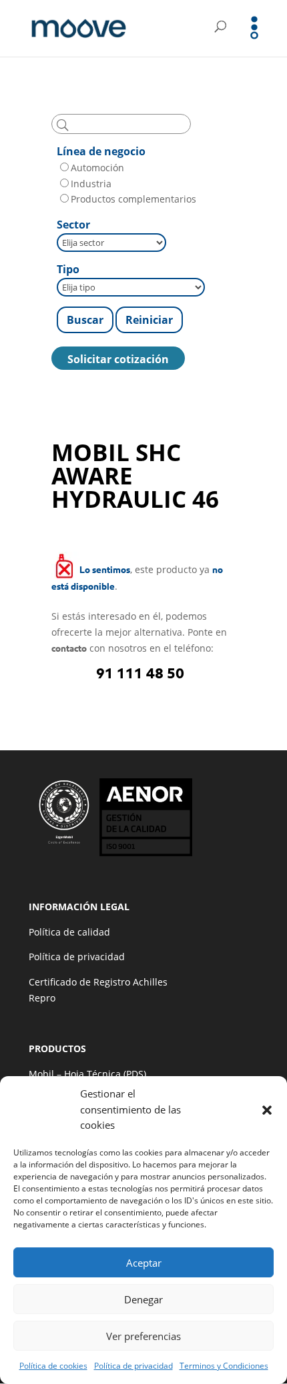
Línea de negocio (101, 151)
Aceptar (144, 1262)
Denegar (143, 1299)
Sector (73, 224)
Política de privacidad (133, 1365)
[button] (267, 1110)
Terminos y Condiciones (224, 1365)
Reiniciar (149, 320)
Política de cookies (53, 1365)
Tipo (68, 269)
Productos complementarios (133, 199)
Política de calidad (69, 932)
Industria (91, 183)
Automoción (97, 167)
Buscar (85, 320)
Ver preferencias (143, 1336)
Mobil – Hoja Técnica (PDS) (87, 1073)
